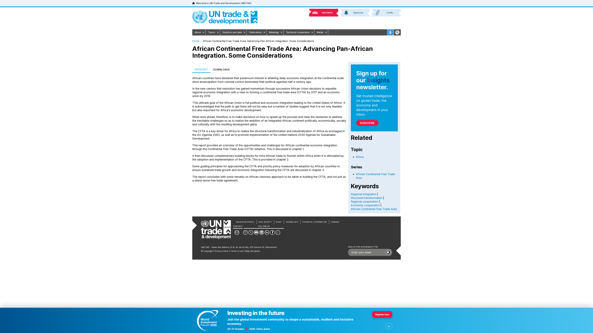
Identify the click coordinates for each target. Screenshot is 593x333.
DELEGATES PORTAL (245, 222)
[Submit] (388, 252)
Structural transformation (366, 197)
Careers (335, 222)
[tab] (201, 69)
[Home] (224, 17)
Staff (279, 222)
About (198, 32)
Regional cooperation (364, 201)
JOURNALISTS (292, 222)
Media (320, 32)
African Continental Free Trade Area (374, 209)
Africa (360, 156)
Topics (212, 32)
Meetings (274, 32)
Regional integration (363, 194)
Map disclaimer (252, 251)
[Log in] (390, 32)
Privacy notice (222, 251)
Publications (255, 32)
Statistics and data (232, 32)
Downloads (221, 69)
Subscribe (367, 123)
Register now (382, 314)
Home (195, 41)
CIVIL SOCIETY (265, 222)
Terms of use (237, 251)
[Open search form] (397, 32)
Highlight (201, 69)
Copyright (208, 251)
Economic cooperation (365, 205)
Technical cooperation (298, 32)
